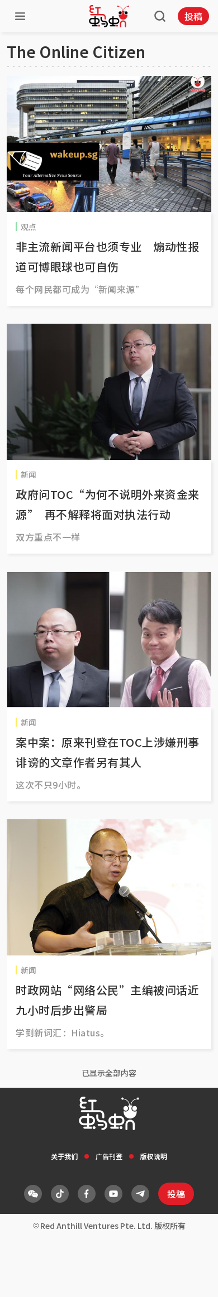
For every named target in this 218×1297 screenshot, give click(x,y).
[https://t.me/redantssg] (140, 1194)
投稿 (193, 16)
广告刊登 (109, 1156)
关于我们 (64, 1156)
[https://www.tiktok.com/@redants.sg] (60, 1194)
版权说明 (153, 1156)
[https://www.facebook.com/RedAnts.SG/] (87, 1194)
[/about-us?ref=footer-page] (33, 1194)
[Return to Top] (192, 1277)
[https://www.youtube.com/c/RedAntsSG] (113, 1194)
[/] (109, 16)
